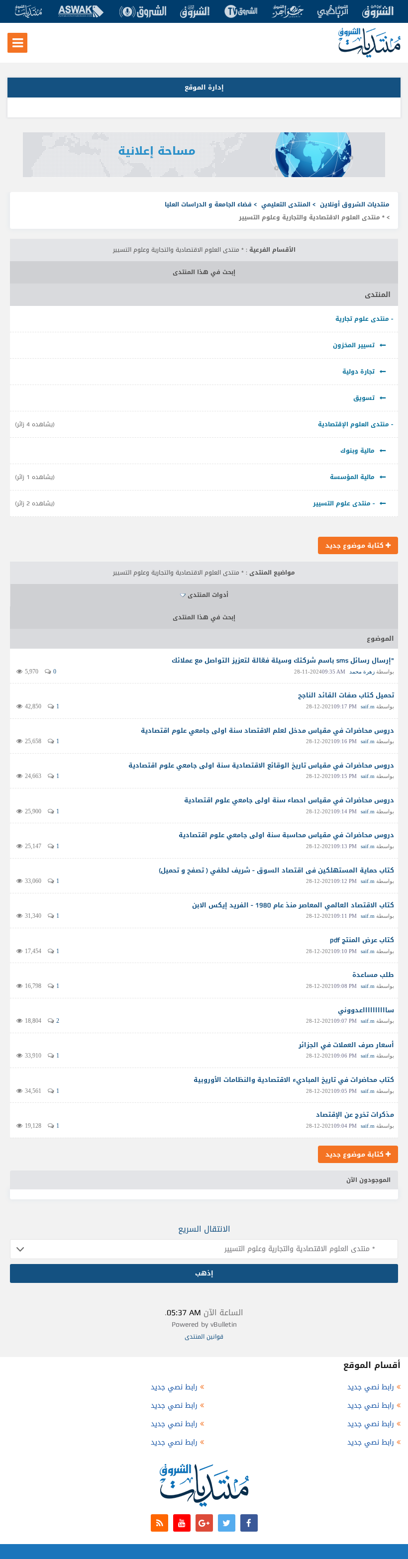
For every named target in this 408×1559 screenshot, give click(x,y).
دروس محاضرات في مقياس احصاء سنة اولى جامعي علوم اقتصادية (289, 800)
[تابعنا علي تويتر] (226, 1523)
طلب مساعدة (373, 975)
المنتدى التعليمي (285, 204)
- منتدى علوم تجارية (364, 318)
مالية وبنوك (357, 450)
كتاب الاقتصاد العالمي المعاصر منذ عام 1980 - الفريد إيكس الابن (293, 905)
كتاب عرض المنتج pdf (362, 940)
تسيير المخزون (354, 345)
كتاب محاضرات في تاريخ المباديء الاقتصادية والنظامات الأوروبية (294, 1079)
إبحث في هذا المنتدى (204, 272)
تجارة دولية (358, 371)
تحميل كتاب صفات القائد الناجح (346, 695)
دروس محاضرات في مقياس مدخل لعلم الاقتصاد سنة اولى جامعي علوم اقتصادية (267, 730)
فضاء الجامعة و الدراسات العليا (208, 204)
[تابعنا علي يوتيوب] (182, 1523)
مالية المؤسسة (352, 477)
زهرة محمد (362, 672)
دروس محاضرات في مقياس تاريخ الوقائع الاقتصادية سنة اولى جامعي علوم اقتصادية (261, 765)
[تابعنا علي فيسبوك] (249, 1523)
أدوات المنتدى (208, 594)
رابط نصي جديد (370, 1387)
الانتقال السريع (204, 1229)
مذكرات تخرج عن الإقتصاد (355, 1114)
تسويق (364, 397)
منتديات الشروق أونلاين (355, 204)
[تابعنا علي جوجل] (204, 1523)
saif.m (368, 706)
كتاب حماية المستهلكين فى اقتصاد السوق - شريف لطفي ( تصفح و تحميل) (276, 870)
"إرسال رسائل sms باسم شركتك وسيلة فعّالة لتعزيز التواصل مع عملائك (283, 660)
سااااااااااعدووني (366, 1010)
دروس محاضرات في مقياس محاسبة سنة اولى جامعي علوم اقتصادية (286, 835)
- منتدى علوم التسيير (344, 503)
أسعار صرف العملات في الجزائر (346, 1045)
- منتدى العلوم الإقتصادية (355, 424)
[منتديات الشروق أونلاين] (369, 55)
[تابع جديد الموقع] (159, 1523)
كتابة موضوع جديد (355, 545)
